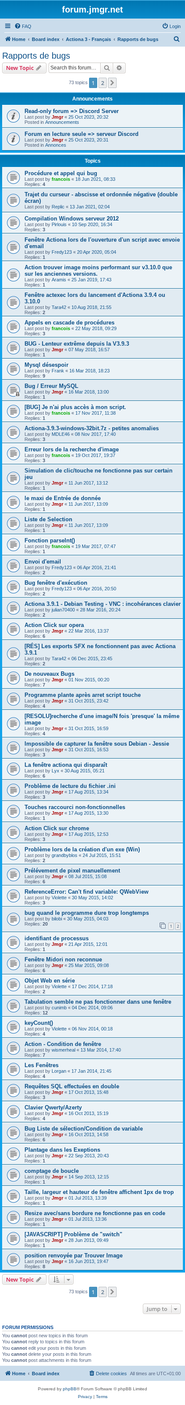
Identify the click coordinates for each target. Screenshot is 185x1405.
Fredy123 (62, 252)
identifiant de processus (57, 938)
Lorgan (59, 1071)
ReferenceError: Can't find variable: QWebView (86, 891)
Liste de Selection (48, 519)
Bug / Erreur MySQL (51, 386)
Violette (59, 897)
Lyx (55, 770)
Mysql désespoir (46, 365)
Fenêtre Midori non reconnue (63, 959)
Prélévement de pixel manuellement (72, 870)
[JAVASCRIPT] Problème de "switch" (73, 1234)
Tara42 (59, 307)
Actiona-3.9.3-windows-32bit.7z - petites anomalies (92, 428)
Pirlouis (59, 224)
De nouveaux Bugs (49, 674)
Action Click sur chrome (57, 828)
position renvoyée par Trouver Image (74, 1255)
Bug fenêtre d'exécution (56, 583)
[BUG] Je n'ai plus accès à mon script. (75, 407)
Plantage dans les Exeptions (62, 1150)
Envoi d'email (43, 561)
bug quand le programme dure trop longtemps (87, 913)
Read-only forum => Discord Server (72, 111)
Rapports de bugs (36, 55)
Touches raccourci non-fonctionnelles (75, 807)
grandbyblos (64, 855)
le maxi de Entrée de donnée (63, 498)
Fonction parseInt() (50, 540)
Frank (58, 370)
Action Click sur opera (54, 625)
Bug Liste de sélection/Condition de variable (84, 1128)
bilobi (57, 918)
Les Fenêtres (42, 1065)
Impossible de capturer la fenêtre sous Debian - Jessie (97, 743)
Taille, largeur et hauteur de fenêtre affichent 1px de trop (99, 1192)
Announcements (62, 122)
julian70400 (63, 609)
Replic (58, 206)
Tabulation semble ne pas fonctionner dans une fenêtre (98, 1002)
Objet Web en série (50, 980)
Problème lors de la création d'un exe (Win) (82, 849)
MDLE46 (61, 434)
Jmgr (57, 117)
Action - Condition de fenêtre (63, 1044)
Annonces (55, 145)
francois (61, 179)
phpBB (70, 1388)
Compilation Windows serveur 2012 (72, 218)
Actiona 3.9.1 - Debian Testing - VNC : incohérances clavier (103, 604)
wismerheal (63, 1049)
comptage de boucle (52, 1171)
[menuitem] (22, 26)
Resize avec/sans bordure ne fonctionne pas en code (95, 1213)
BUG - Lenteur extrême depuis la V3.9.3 (77, 343)
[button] (112, 83)
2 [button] (102, 83)
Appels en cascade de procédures (69, 322)
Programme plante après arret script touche (83, 695)
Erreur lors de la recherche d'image (72, 449)
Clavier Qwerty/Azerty (53, 1107)
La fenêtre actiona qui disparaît (66, 765)
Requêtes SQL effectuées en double (72, 1086)
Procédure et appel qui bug (61, 173)
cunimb (59, 1007)
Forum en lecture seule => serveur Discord (82, 134)
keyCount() (39, 1023)
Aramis (59, 279)
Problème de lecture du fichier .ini (70, 786)
